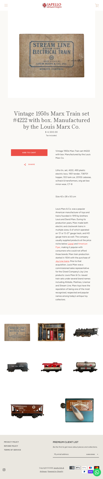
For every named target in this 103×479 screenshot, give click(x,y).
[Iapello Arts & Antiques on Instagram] (4, 469)
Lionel (71, 243)
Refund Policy (11, 446)
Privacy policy (11, 442)
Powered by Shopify (55, 471)
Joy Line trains (62, 261)
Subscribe (90, 454)
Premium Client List (65, 442)
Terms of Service (12, 450)
